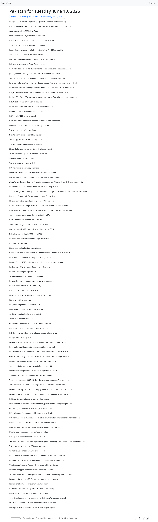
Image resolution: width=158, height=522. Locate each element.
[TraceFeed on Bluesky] (147, 518)
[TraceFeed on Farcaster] (143, 518)
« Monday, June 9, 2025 (29, 16)
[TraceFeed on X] (135, 518)
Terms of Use (41, 518)
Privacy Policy (28, 518)
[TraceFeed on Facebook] (139, 518)
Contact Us (52, 518)
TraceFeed (6, 3)
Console (151, 3)
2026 (63, 518)
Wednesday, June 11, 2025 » (52, 16)
